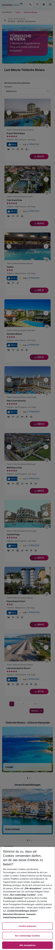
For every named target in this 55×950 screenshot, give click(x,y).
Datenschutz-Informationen (14, 914)
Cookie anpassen (27, 926)
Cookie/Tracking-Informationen (15, 917)
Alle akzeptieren (27, 945)
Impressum (31, 914)
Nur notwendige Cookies (27, 936)
